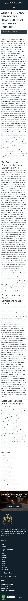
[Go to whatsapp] (3, 597)
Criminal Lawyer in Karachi (11, 31)
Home (2, 31)
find (14, 91)
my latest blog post (17, 360)
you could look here (10, 117)
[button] (14, 7)
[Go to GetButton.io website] (3, 599)
